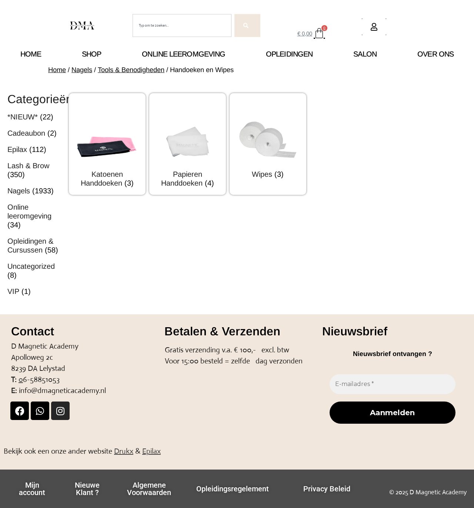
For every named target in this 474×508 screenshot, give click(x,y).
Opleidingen (289, 54)
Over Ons (435, 54)
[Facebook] (19, 411)
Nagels (81, 70)
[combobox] (182, 25)
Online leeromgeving (183, 54)
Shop (91, 54)
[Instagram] (60, 411)
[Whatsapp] (40, 411)
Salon (365, 54)
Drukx (123, 451)
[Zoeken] (247, 25)
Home (30, 54)
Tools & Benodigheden (131, 70)
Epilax (151, 451)
